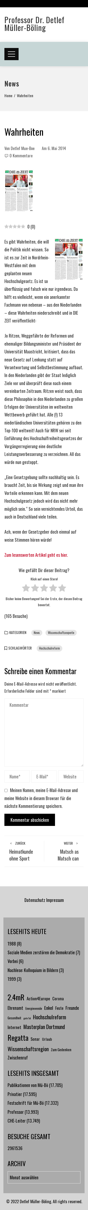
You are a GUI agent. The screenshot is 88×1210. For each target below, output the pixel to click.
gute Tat (27, 1018)
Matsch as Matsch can (68, 851)
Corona (58, 998)
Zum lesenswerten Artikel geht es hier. (36, 555)
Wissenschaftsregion (28, 1049)
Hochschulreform (49, 648)
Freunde (72, 1007)
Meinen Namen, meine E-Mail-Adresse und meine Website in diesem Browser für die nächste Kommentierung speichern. (41, 798)
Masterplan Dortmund (44, 1026)
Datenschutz (34, 900)
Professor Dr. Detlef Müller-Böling (34, 23)
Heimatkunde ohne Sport (21, 851)
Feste (59, 1008)
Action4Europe (38, 998)
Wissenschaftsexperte (61, 632)
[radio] (26, 589)
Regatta (18, 1037)
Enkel (48, 1007)
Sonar (35, 1039)
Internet (14, 1027)
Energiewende (33, 1008)
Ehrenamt (15, 1008)
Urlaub (47, 1039)
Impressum (55, 900)
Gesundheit (14, 1018)
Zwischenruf (18, 1057)
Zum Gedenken (61, 1049)
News (37, 632)
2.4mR (16, 997)
